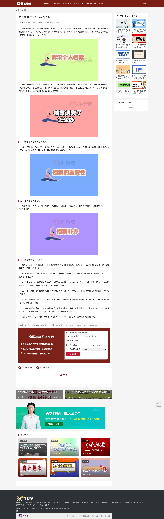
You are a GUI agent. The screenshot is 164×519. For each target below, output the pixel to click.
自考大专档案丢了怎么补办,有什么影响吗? (123, 31)
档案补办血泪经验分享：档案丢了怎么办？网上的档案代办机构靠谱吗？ (139, 31)
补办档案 (50, 22)
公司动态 (127, 502)
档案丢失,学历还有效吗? (138, 61)
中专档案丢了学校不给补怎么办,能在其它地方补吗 (139, 92)
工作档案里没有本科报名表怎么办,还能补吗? (123, 77)
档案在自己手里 (43, 505)
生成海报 (86, 516)
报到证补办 (20, 505)
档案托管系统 (91, 3)
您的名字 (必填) (72, 336)
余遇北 (20, 22)
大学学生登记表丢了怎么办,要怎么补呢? (139, 46)
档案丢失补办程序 (46, 368)
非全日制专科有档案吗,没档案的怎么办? (139, 77)
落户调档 (47, 502)
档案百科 (105, 502)
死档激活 (85, 502)
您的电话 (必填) (72, 340)
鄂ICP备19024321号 (64, 508)
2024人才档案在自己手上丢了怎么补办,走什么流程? (122, 92)
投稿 (144, 3)
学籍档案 (66, 502)
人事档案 (57, 502)
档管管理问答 (116, 502)
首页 (39, 3)
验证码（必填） (83, 345)
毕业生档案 (95, 502)
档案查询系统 (78, 3)
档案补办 (102, 3)
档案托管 (57, 3)
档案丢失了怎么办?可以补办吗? (122, 61)
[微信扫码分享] (93, 516)
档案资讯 (66, 3)
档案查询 (47, 3)
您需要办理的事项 (73, 349)
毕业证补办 (31, 505)
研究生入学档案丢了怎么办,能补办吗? (123, 46)
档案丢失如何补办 (28, 368)
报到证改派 (137, 502)
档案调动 (75, 502)
